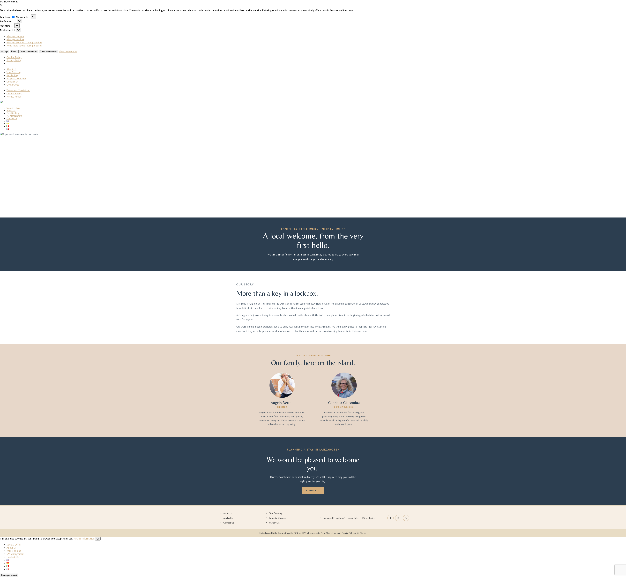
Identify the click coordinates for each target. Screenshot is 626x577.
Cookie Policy (14, 57)
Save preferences (48, 51)
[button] (313, 4)
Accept (4, 51)
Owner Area (13, 84)
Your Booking (14, 72)
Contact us (313, 490)
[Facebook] (390, 518)
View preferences (29, 51)
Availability (12, 75)
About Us (11, 69)
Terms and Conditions (18, 90)
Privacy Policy (14, 60)
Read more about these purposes (24, 45)
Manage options (15, 36)
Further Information (84, 538)
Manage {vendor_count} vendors (24, 42)
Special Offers (13, 108)
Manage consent (9, 575)
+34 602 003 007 (359, 533)
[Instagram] (398, 518)
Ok (98, 539)
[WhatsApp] (406, 518)
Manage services (15, 39)
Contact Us (13, 81)
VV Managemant (14, 115)
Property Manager (16, 78)
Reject (14, 51)
